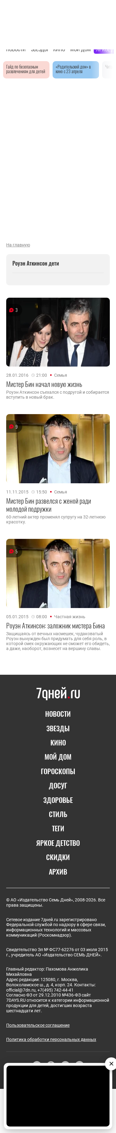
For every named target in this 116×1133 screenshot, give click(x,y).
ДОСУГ (58, 785)
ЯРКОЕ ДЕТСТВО (58, 843)
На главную (18, 244)
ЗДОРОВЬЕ (58, 800)
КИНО (58, 742)
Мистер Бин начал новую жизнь (44, 384)
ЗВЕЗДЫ (58, 728)
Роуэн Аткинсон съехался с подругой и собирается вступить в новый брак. (57, 395)
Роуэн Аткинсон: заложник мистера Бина (55, 625)
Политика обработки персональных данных (51, 1039)
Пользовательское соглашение (38, 1025)
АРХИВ (58, 871)
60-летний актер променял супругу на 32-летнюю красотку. (55, 519)
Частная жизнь (69, 616)
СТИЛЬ (58, 814)
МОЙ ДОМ (58, 757)
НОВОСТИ (58, 714)
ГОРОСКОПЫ (58, 771)
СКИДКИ (58, 857)
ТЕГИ (58, 828)
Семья (60, 375)
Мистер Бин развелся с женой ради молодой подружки (48, 505)
